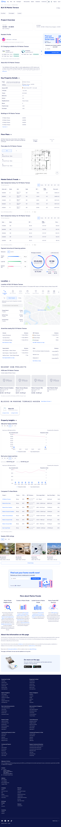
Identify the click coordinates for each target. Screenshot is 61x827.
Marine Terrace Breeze (7, 515)
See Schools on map (7, 342)
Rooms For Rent (31, 687)
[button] (31, 212)
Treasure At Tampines (4, 721)
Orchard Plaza (31, 755)
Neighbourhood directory (6, 624)
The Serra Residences (32, 714)
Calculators (37, 1)
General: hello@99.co (6, 770)
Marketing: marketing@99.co (8, 771)
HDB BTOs (3, 699)
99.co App (19, 799)
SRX (2, 804)
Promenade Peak (4, 727)
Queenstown (31, 702)
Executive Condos (4, 687)
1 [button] (25, 211)
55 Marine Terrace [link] (15, 4)
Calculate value (35, 578)
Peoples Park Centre (32, 750)
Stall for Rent (3, 735)
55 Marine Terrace (6, 499)
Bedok (30, 700)
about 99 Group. (33, 649)
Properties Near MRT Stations (22, 797)
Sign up (54, 1)
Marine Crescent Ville (7, 519)
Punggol (30, 697)
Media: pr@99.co (6, 772)
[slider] (18, 256)
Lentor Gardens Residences (5, 707)
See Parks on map (37, 360)
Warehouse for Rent (4, 738)
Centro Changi (3, 755)
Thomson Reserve (32, 715)
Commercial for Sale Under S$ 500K (35, 749)
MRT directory (54, 612)
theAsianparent (20, 805)
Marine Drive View (6, 503)
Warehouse (31, 738)
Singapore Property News (5, 700)
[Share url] (19, 78)
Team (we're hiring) (4, 791)
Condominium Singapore (5, 697)
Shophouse (3, 737)
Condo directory (20, 619)
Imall (2, 745)
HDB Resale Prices (4, 702)
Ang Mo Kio (31, 699)
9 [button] (32, 211)
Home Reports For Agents (21, 791)
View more (3, 729)
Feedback (2, 794)
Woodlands (31, 694)
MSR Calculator (31, 727)
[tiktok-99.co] (11, 821)
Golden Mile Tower (4, 753)
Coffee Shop (31, 740)
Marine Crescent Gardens (8, 511)
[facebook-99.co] (2, 821)
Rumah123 (3, 806)
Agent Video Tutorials (21, 800)
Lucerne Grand (3, 709)
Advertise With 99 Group (21, 794)
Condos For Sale (3, 682)
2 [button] (27, 211)
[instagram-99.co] (5, 821)
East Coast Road (6, 527)
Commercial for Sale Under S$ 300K (35, 747)
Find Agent (18, 1)
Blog (2, 792)
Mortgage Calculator (32, 722)
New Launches (27, 1)
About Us (2, 789)
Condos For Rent (32, 682)
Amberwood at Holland (5, 714)
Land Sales (19, 792)
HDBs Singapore (4, 694)
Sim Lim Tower (3, 752)
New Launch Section (25, 622)
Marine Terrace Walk (7, 523)
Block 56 (11, 408)
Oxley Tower (31, 752)
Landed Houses (3, 685)
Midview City (3, 750)
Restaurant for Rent (4, 740)
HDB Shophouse (32, 735)
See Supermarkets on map (8, 357)
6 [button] (32, 244)
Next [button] (35, 211)
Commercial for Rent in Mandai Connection (36, 745)
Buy (8, 1)
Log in (59, 1)
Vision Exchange (4, 747)
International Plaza (32, 753)
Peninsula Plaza (3, 749)
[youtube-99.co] (8, 821)
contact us (20, 644)
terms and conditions (12, 649)
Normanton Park (4, 724)
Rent (11, 1)
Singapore (3, 811)
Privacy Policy (3, 797)
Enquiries (4, 769)
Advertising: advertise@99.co (8, 773)
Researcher (19, 789)
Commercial (43, 1)
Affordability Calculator (33, 721)
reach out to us (32, 645)
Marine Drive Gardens (7, 507)
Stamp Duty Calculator (33, 724)
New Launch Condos (4, 684)
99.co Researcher (55, 430)
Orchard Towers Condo (5, 722)
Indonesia (2, 813)
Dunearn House (3, 712)
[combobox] (12, 305)
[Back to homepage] (3, 1)
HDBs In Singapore (7, 4)
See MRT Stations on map (38, 342)
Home (2, 4)
